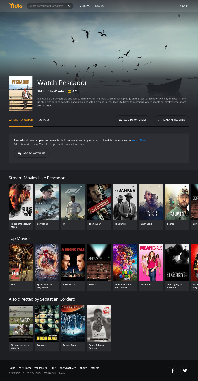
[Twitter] (184, 370)
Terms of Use (50, 373)
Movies (99, 6)
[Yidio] (16, 6)
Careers (94, 368)
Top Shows (25, 368)
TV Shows (84, 6)
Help (53, 368)
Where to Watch (21, 120)
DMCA (62, 373)
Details (44, 120)
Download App (68, 368)
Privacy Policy (34, 373)
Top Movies (40, 368)
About (83, 368)
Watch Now (139, 140)
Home (12, 368)
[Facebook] (172, 370)
